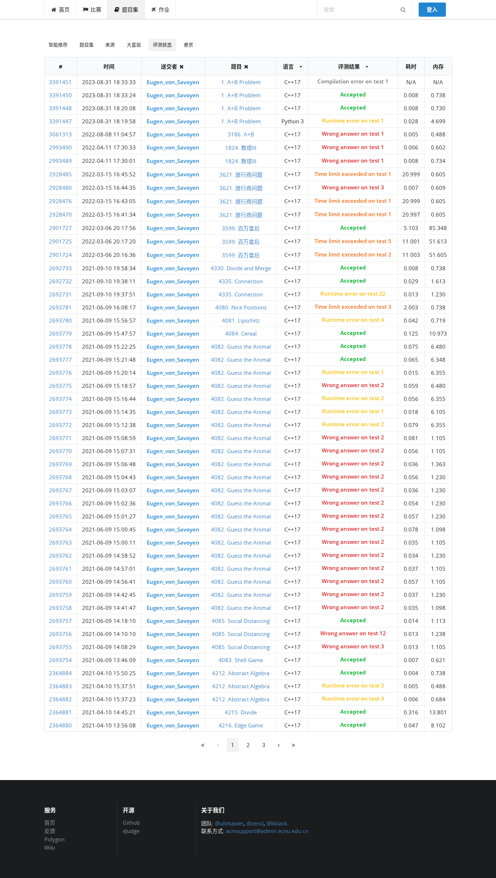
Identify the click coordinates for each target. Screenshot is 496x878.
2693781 (60, 307)
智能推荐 (58, 44)
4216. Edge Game (241, 725)
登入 (432, 9)
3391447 (60, 121)
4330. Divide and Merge (241, 268)
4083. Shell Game (241, 660)
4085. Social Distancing (241, 620)
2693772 (60, 424)
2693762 (60, 555)
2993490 (60, 147)
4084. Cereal (241, 333)
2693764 (60, 529)
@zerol (255, 823)
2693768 (60, 477)
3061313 (60, 134)
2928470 (60, 214)
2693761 (60, 568)
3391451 (60, 82)
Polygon (54, 839)
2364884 (60, 673)
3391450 (60, 95)
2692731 (60, 294)
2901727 (60, 227)
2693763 (60, 542)
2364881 (60, 712)
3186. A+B (241, 134)
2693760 (60, 581)
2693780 (60, 320)
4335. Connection (241, 281)
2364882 (60, 699)
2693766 (60, 503)
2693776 (60, 372)
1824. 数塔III (240, 147)
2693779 (60, 333)
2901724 (60, 254)
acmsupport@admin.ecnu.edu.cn (267, 830)
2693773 (60, 411)
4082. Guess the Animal (241, 346)
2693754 (60, 660)
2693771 (60, 438)
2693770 (60, 451)
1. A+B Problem (241, 82)
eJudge (131, 830)
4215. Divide (241, 712)
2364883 (60, 686)
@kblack (277, 823)
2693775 (60, 385)
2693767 (60, 490)
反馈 (49, 830)
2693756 (60, 633)
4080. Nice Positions (241, 307)
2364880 (60, 725)
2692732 (60, 281)
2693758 (60, 607)
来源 (110, 44)
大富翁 (134, 44)
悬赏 (188, 44)
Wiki (49, 847)
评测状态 (162, 44)
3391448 (60, 108)
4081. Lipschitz (241, 320)
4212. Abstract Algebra (240, 673)
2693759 (60, 594)
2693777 (60, 359)
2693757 (60, 620)
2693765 (60, 516)
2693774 (60, 398)
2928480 (60, 187)
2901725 (60, 241)
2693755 (60, 647)
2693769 (60, 464)
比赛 (95, 9)
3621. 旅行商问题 (241, 174)
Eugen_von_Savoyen (173, 82)
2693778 (60, 346)
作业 (164, 9)
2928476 (60, 201)
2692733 (60, 268)
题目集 (130, 9)
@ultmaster (229, 823)
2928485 (60, 174)
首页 (64, 9)
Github (131, 823)
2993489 (60, 160)
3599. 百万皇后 (241, 228)
